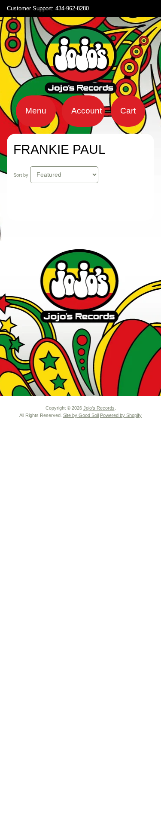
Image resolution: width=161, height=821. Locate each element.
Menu (35, 110)
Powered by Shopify (121, 415)
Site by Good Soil (81, 415)
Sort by (20, 175)
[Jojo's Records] (81, 90)
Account (86, 110)
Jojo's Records (99, 407)
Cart (128, 110)
